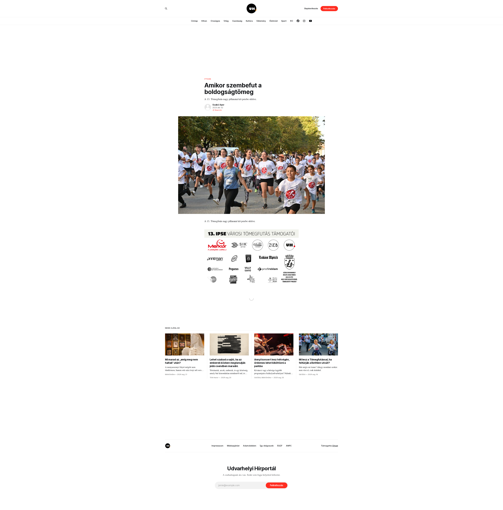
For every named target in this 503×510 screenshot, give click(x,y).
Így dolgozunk (267, 445)
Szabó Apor (218, 104)
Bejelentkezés (311, 8)
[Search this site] (166, 8)
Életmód (274, 21)
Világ (226, 21)
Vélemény (261, 21)
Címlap (194, 21)
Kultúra (249, 21)
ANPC (289, 445)
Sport (283, 21)
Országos (215, 21)
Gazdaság (237, 21)
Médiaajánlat (233, 445)
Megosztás (218, 110)
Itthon (204, 21)
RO (291, 21)
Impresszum (217, 445)
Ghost (335, 445)
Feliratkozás (329, 8)
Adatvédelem (249, 445)
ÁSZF (279, 445)
